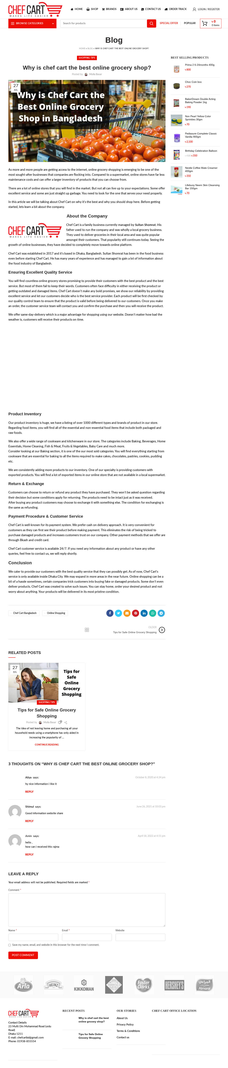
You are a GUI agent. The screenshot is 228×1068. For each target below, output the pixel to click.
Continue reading (47, 745)
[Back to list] (87, 630)
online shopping (56, 613)
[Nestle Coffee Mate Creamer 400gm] (176, 172)
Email (66, 930)
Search (151, 23)
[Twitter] (118, 613)
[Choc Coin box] (176, 86)
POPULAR (190, 23)
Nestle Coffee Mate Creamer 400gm (201, 169)
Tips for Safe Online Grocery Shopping (47, 713)
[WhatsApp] (152, 613)
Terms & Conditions (128, 1031)
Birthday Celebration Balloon (201, 150)
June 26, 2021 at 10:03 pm (150, 807)
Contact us (123, 1037)
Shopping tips (87, 58)
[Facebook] (109, 613)
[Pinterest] (135, 613)
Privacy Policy (125, 1024)
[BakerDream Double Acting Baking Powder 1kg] (176, 103)
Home (82, 48)
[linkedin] (144, 613)
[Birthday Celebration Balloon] (176, 155)
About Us (122, 1018)
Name (12, 930)
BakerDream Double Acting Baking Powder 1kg (200, 101)
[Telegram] (161, 613)
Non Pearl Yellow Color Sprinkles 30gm (198, 118)
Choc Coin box (193, 81)
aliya (28, 777)
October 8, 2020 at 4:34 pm (150, 777)
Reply (29, 791)
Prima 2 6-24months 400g (199, 64)
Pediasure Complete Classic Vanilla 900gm (201, 135)
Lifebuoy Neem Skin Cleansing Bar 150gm (202, 187)
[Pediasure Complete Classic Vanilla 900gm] (176, 138)
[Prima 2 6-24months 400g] (176, 69)
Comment (14, 890)
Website (119, 930)
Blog (90, 48)
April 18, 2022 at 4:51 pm (151, 836)
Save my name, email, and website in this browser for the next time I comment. (55, 945)
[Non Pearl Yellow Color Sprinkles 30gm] (176, 120)
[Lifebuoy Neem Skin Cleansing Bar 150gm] (176, 189)
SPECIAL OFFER (169, 23)
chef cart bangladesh (25, 613)
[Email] (127, 613)
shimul (29, 806)
